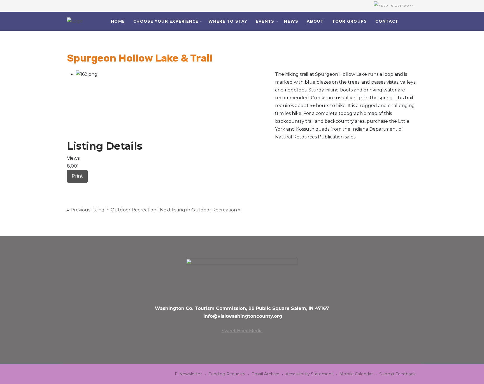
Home (118, 21)
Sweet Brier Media (242, 330)
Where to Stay (227, 21)
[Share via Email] (68, 186)
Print (77, 176)
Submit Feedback (397, 373)
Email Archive (265, 373)
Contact (386, 21)
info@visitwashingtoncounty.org (242, 316)
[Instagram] (419, 21)
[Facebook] (411, 21)
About (315, 21)
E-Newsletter (188, 373)
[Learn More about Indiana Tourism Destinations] (242, 278)
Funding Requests (226, 373)
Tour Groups (349, 21)
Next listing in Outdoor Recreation (200, 210)
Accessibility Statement (309, 373)
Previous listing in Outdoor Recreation (112, 210)
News (291, 21)
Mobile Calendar (356, 373)
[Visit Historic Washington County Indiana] (75, 21)
